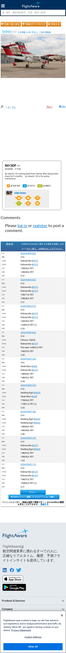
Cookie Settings (33, 637)
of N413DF (14, 186)
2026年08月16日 (28, 359)
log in (22, 225)
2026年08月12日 (28, 438)
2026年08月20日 (28, 332)
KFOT (34, 261)
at (44, 186)
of (29, 186)
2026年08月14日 (28, 411)
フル (14, 107)
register (40, 225)
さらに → (33, 492)
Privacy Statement (21, 630)
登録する (44, 504)
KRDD (37, 393)
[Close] (62, 615)
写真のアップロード (35, 24)
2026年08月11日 (28, 464)
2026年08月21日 (28, 306)
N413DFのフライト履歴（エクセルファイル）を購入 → (34, 497)
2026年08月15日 (28, 385)
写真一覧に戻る (12, 24)
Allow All (33, 646)
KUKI (34, 366)
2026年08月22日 (28, 280)
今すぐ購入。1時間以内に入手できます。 (45, 248)
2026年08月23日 (28, 253)
